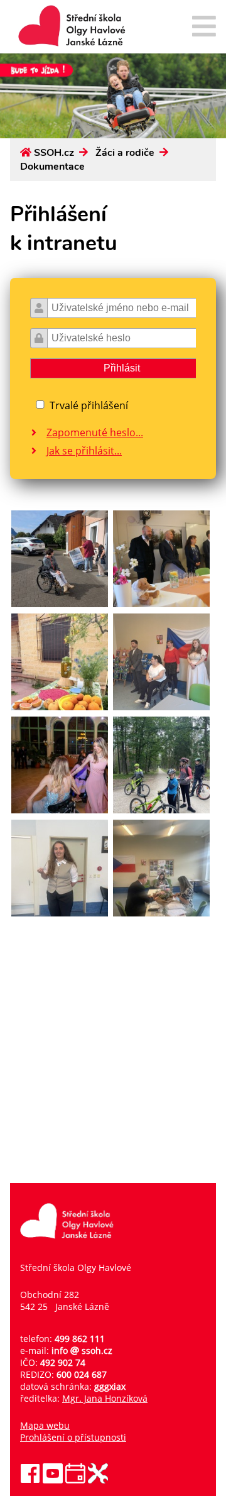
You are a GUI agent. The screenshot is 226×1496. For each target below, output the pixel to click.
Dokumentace (52, 166)
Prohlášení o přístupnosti (73, 1437)
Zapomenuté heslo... (94, 432)
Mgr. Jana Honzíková (105, 1398)
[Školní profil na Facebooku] (30, 1480)
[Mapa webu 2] (204, 27)
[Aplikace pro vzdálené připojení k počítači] (98, 1480)
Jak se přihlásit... (84, 451)
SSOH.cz (54, 153)
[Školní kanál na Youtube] (53, 1480)
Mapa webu (45, 1425)
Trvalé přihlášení (89, 405)
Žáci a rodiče (124, 153)
